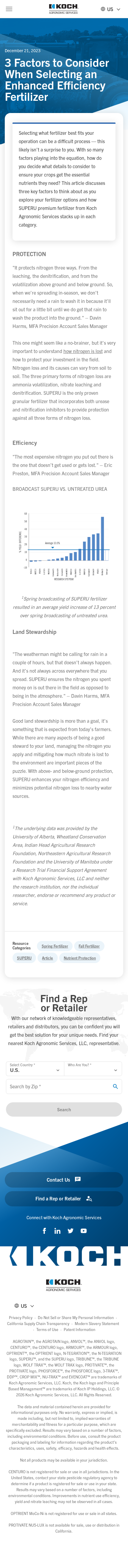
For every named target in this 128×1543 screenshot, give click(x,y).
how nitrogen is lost (83, 351)
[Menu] (9, 9)
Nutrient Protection (80, 957)
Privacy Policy (20, 1317)
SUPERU (24, 957)
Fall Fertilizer (89, 945)
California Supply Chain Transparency (38, 1323)
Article (47, 957)
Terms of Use (47, 1329)
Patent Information (79, 1329)
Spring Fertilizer (55, 945)
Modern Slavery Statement (97, 1323)
